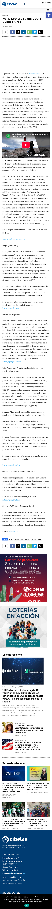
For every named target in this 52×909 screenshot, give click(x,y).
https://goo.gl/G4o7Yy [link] (11, 361)
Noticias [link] (5, 15)
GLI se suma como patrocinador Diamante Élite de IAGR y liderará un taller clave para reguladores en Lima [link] (13, 787)
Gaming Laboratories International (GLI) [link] (9, 795)
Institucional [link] (6, 687)
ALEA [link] (10, 539)
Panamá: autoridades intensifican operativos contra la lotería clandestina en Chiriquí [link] (37, 822)
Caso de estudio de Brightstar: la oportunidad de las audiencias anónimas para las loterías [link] (29, 729)
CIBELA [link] (27, 539)
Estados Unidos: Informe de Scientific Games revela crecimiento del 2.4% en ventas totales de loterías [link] (28, 746)
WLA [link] (39, 539)
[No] (49, 901)
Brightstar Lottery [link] (20, 723)
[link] (49, 15)
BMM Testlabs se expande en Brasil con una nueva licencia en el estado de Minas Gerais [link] (38, 786)
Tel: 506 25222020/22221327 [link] (13, 883)
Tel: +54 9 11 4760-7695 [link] (11, 870)
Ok (27, 905)
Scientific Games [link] (20, 740)
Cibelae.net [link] (14, 531)
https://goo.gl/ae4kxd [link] (11, 465)
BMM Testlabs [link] (31, 792)
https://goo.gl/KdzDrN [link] (11, 500)
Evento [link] (34, 539)
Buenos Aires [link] (19, 539)
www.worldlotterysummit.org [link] (14, 239)
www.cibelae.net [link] (35, 73)
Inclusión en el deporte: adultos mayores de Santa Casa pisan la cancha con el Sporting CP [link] (13, 822)
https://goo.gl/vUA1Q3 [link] (11, 308)
